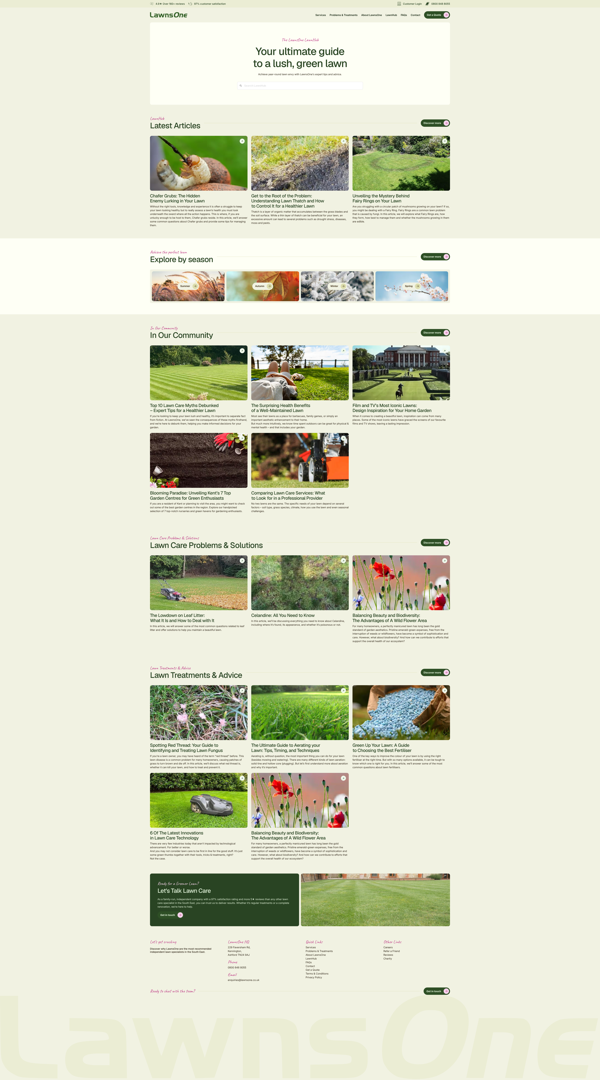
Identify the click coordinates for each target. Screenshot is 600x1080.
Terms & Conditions (317, 973)
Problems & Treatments (344, 15)
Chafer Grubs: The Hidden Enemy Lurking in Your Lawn (177, 198)
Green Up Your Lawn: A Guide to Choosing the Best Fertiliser (382, 747)
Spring (409, 286)
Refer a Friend (391, 951)
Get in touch (167, 915)
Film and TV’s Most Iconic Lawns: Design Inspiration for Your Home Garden (391, 408)
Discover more (432, 123)
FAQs (404, 15)
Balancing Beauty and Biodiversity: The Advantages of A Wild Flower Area (389, 618)
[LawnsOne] (169, 15)
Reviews (388, 954)
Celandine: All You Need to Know (283, 615)
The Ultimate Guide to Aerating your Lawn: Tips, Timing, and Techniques (285, 747)
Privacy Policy (314, 977)
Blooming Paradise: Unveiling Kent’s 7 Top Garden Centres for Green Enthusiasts (190, 495)
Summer (185, 286)
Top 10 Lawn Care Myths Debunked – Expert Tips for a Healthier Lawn (184, 408)
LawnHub (391, 15)
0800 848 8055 (440, 3)
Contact (415, 15)
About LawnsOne (371, 15)
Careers (388, 947)
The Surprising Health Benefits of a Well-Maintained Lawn (280, 408)
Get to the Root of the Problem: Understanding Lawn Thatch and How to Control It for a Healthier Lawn (287, 201)
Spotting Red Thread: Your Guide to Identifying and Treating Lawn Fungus (186, 747)
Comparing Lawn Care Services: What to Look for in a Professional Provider (288, 495)
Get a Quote (434, 14)
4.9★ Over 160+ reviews (170, 3)
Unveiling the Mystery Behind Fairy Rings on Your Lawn (381, 198)
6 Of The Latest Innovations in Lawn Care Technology (176, 835)
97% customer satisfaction (210, 3)
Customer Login (412, 3)
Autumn (259, 286)
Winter (334, 286)
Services (320, 15)
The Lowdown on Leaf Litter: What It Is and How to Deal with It (182, 618)
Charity (387, 958)
